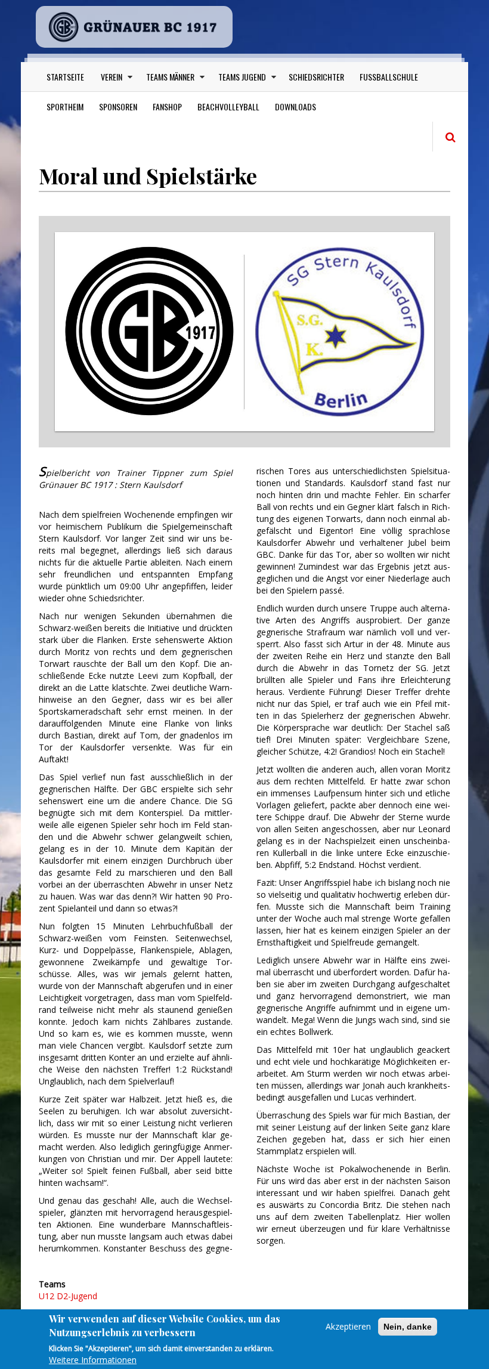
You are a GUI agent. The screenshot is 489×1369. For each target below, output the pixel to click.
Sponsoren (118, 106)
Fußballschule (389, 76)
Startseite (65, 76)
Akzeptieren (348, 1326)
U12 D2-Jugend (68, 1296)
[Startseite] (134, 27)
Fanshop (167, 106)
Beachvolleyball (228, 106)
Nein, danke (407, 1326)
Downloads (295, 106)
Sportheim (65, 106)
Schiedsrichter (316, 76)
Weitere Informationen (93, 1359)
